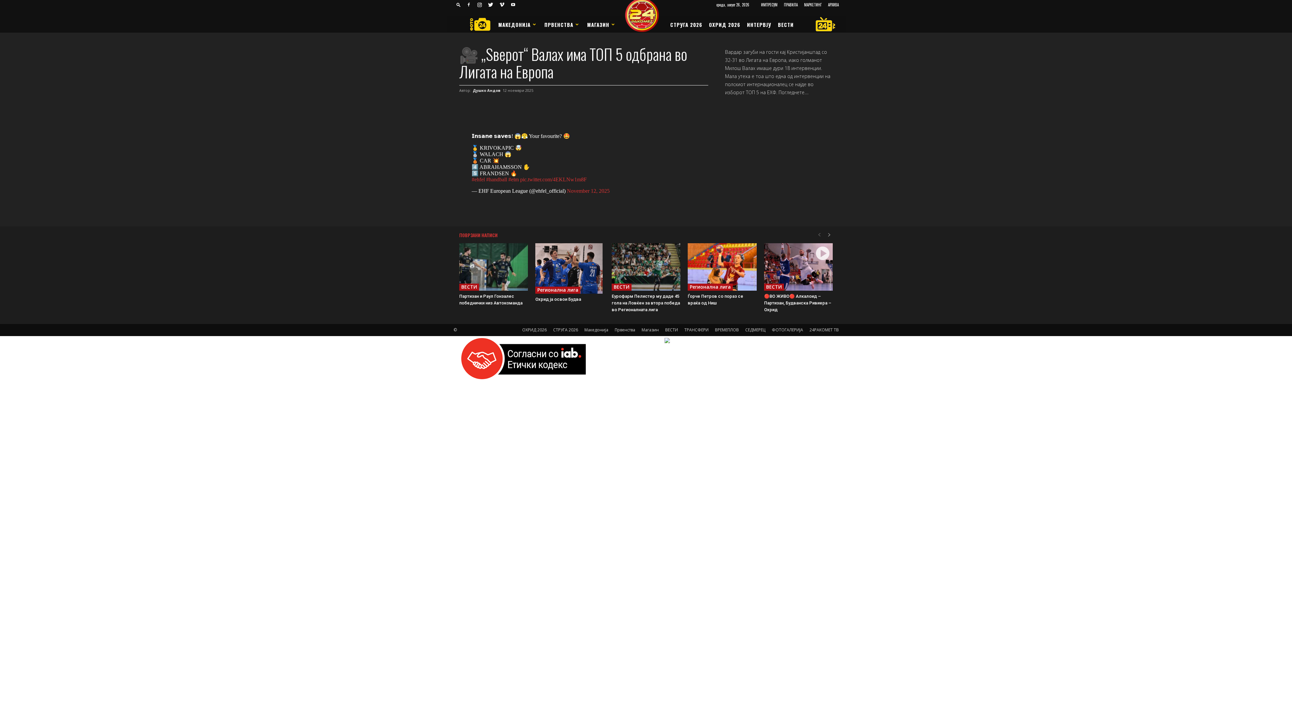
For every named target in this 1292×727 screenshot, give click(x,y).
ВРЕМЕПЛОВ (727, 330)
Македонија (514, 24)
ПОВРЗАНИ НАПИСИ (478, 235)
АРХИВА (833, 4)
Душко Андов (486, 90)
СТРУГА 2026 (686, 24)
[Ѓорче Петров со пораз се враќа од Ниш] (722, 267)
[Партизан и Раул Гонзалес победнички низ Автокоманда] (493, 267)
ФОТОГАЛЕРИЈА (787, 330)
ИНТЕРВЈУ (759, 24)
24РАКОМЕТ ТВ (824, 330)
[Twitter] (491, 4)
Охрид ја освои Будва (558, 299)
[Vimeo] (502, 4)
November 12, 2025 (588, 191)
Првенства (558, 24)
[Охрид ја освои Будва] (569, 268)
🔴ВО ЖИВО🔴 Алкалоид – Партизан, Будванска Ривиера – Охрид (797, 303)
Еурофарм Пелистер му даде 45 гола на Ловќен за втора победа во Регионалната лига (646, 303)
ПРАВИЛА (791, 4)
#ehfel (478, 179)
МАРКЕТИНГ (813, 4)
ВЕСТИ (786, 24)
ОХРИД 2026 (724, 24)
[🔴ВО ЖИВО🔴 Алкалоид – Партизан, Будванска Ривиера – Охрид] (798, 267)
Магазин (598, 24)
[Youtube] (513, 4)
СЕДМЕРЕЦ (755, 330)
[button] (459, 4)
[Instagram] (480, 4)
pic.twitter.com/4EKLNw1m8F (553, 179)
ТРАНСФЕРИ (696, 330)
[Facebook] (469, 4)
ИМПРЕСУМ (769, 4)
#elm (513, 179)
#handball (496, 179)
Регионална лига (557, 290)
